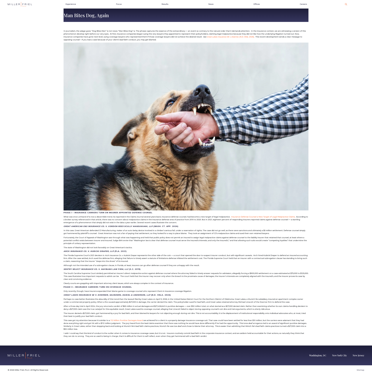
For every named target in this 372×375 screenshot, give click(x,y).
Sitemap (360, 370)
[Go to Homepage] (20, 4)
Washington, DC (317, 355)
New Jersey (358, 355)
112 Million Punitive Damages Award (126, 320)
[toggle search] (346, 4)
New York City (339, 355)
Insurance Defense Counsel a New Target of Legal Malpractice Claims (263, 217)
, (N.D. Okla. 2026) (230, 37)
